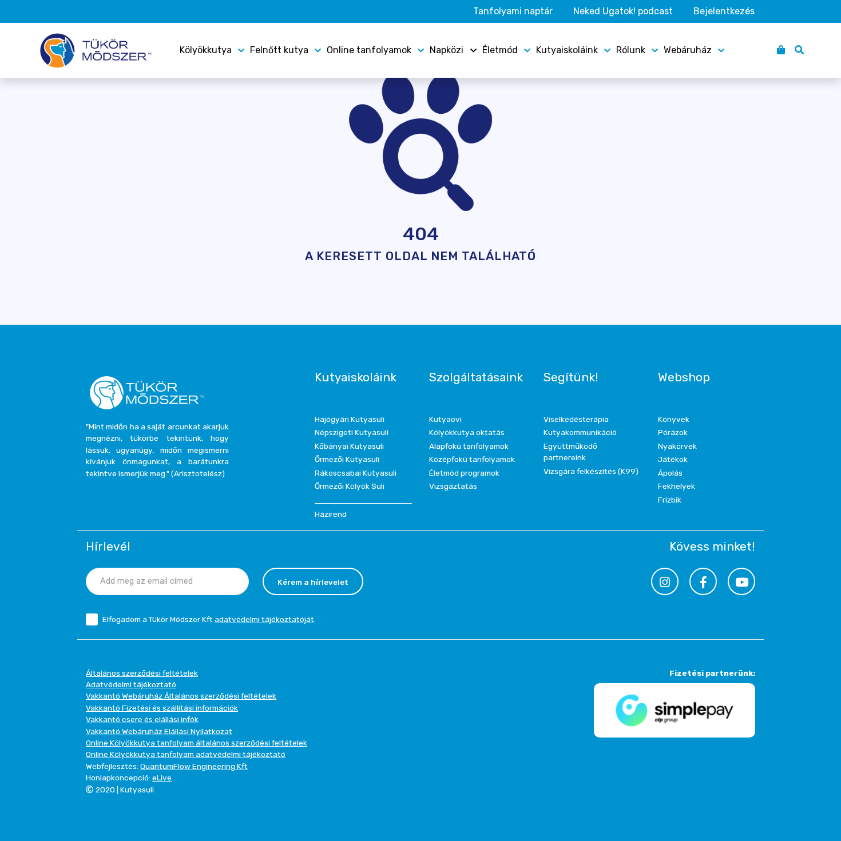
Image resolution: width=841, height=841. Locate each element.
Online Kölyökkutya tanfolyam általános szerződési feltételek (196, 742)
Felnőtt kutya (279, 50)
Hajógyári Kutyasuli (349, 419)
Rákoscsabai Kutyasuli (355, 472)
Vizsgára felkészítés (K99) (591, 471)
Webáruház (688, 50)
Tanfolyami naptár (513, 11)
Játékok (673, 459)
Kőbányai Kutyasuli (349, 446)
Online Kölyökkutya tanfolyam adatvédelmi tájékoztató (185, 754)
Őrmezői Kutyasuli (347, 459)
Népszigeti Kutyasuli (351, 432)
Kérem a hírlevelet (312, 582)
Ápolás (670, 472)
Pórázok (673, 432)
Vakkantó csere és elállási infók (142, 719)
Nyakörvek (677, 446)
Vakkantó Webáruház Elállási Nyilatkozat (159, 731)
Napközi (446, 50)
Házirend (331, 514)
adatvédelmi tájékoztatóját (264, 619)
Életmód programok (464, 472)
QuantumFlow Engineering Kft (194, 766)
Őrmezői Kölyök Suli (349, 486)
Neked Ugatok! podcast (623, 11)
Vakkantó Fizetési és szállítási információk (162, 707)
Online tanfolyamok (369, 50)
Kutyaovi (445, 419)
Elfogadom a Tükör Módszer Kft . (209, 619)
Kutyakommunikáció (580, 432)
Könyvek (673, 419)
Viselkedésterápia (576, 419)
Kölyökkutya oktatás (467, 432)
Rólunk (630, 50)
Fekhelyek (676, 486)
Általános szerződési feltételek (142, 672)
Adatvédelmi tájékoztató (131, 684)
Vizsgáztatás (453, 486)
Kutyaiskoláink (567, 50)
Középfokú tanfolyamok (472, 459)
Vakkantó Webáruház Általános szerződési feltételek (181, 695)
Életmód (500, 50)
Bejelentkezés (724, 11)
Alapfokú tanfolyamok (469, 446)
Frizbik (669, 499)
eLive (162, 777)
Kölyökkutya (206, 50)
